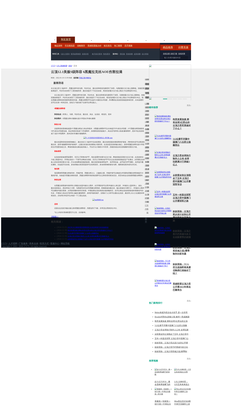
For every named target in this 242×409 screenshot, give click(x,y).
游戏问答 (85, 54)
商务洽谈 (33, 243)
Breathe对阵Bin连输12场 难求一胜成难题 (172, 317)
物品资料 (58, 46)
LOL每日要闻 (145, 111)
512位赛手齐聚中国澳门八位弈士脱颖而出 (83, 233)
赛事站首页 (148, 111)
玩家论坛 (175, 40)
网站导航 (65, 243)
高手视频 (128, 46)
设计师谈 (145, 54)
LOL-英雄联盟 (62, 66)
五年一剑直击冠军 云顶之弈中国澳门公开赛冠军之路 (182, 198)
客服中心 (54, 243)
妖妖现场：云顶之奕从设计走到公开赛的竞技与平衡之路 (179, 343)
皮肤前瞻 (137, 54)
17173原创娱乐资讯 (145, 133)
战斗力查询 (65, 54)
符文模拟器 (70, 46)
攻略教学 (81, 46)
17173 (53, 66)
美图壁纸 (157, 40)
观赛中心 (120, 40)
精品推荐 (168, 47)
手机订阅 (82, 78)
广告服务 (23, 243)
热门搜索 (118, 46)
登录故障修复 (76, 54)
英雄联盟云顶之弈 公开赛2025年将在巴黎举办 (182, 287)
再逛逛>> (54, 217)
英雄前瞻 (129, 54)
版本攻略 (139, 40)
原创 (70, 66)
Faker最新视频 (146, 133)
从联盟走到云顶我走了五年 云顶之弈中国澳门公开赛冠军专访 (90, 239)
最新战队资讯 (145, 156)
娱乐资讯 (108, 46)
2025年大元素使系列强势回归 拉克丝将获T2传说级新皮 (88, 227)
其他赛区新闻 (148, 149)
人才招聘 (12, 243)
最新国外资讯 (147, 113)
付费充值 (183, 47)
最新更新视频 (146, 113)
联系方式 (44, 243)
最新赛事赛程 (148, 171)
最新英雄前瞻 (147, 156)
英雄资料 (102, 40)
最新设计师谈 (147, 178)
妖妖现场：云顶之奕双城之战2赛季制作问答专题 (182, 250)
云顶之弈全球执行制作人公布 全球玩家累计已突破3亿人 (88, 236)
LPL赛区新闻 (148, 129)
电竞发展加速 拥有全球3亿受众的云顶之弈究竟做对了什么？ (90, 230)
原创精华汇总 (145, 200)
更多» (189, 105)
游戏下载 (173, 54)
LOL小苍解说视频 (146, 180)
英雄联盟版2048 (94, 46)
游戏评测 (181, 54)
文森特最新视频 (146, 155)
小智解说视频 (146, 204)
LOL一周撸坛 (148, 191)
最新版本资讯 (147, 135)
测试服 (122, 54)
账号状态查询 (97, 54)
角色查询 (106, 54)
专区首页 (66, 39)
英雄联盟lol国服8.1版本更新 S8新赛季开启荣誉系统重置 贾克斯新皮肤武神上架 (72, 30)
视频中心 (84, 40)
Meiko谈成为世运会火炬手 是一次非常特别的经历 (176, 312)
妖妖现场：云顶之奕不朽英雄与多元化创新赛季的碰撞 (182, 234)
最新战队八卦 (145, 178)
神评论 (88, 78)
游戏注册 (166, 54)
